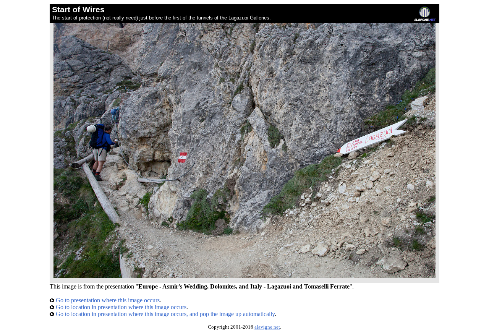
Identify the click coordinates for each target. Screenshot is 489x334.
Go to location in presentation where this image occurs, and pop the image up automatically (164, 314)
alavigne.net (267, 327)
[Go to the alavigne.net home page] (425, 19)
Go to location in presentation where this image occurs (120, 307)
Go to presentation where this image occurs (107, 300)
